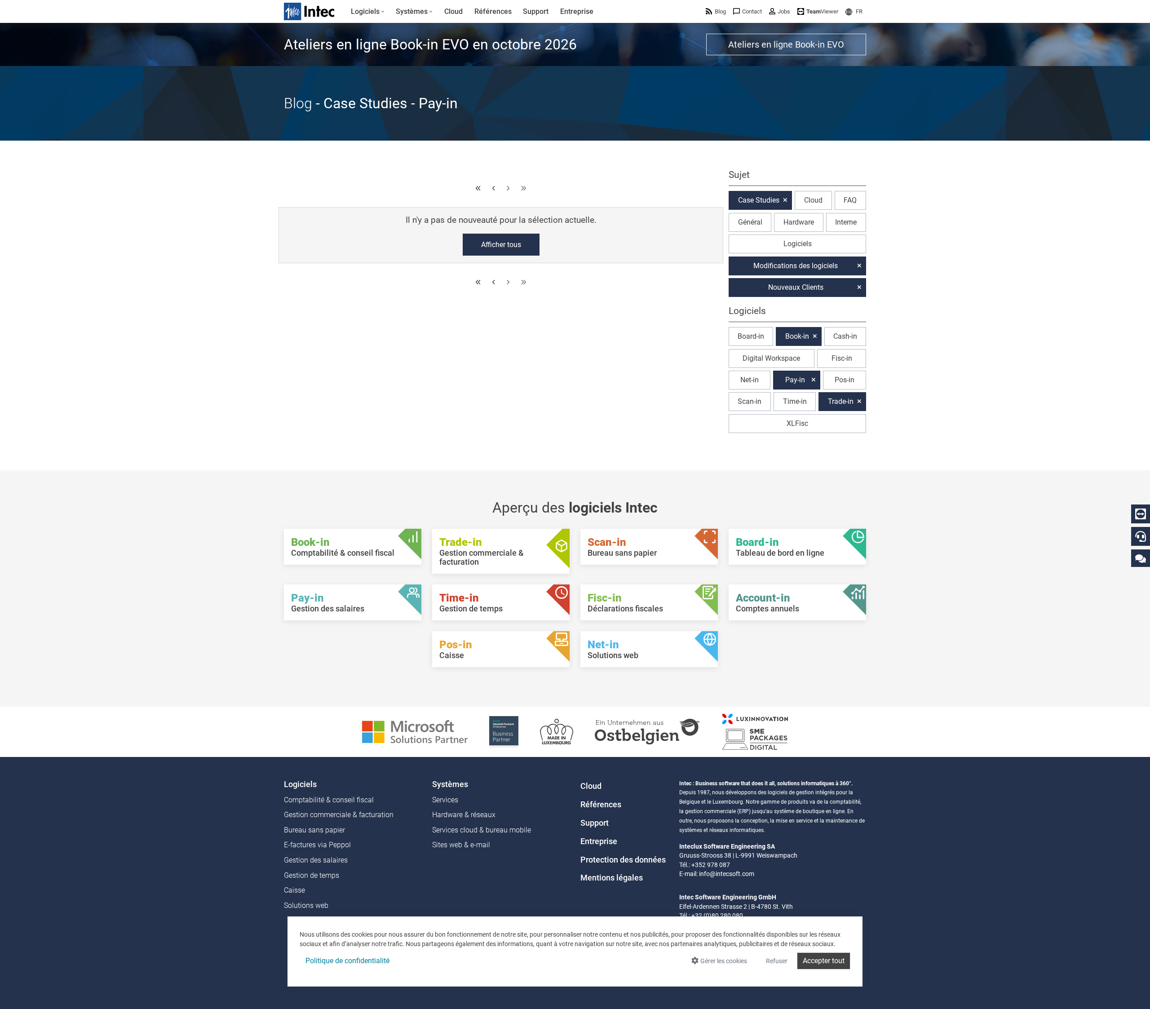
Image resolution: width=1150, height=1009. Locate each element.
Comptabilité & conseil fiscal (329, 800)
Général (750, 222)
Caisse (294, 890)
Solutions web (306, 905)
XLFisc (797, 423)
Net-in (749, 380)
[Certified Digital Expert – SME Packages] (755, 731)
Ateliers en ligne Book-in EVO (786, 44)
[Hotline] (1140, 536)
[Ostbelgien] (648, 731)
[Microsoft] (415, 731)
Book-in (797, 336)
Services (445, 800)
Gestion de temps (311, 875)
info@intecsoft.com (726, 873)
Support (594, 823)
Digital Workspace (771, 358)
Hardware (798, 222)
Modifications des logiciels (795, 265)
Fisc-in (842, 358)
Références (600, 804)
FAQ (850, 200)
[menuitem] (367, 12)
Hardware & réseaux (463, 814)
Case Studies (758, 200)
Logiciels (797, 243)
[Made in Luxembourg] (556, 731)
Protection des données (623, 859)
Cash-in (845, 336)
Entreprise (598, 841)
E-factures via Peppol (317, 845)
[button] (854, 11)
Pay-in (795, 380)
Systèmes (450, 784)
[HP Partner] (503, 731)
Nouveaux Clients (795, 287)
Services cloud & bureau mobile (481, 830)
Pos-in (844, 380)
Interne (846, 222)
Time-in (795, 401)
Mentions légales (611, 877)
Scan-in (749, 401)
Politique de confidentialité (347, 960)
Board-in (751, 336)
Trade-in (841, 401)
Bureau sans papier (314, 830)
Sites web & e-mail (461, 845)
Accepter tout (824, 960)
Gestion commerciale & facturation (339, 814)
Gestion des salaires (316, 860)
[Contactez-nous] (1140, 558)
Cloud (813, 200)
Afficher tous (501, 244)
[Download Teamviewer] (1140, 513)
